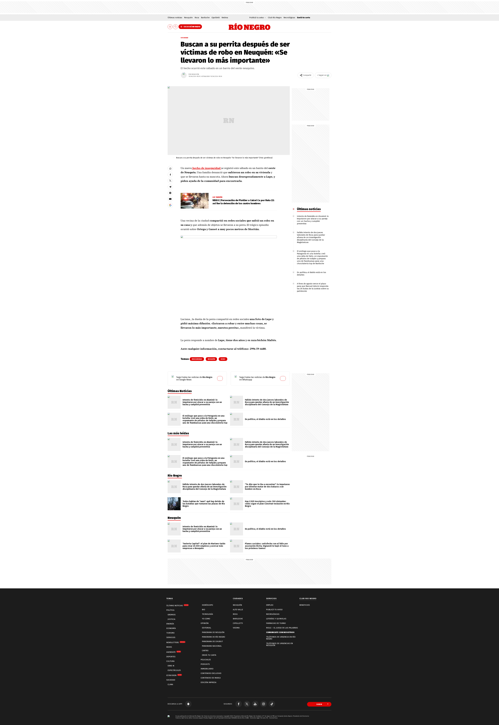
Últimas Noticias (177, 605)
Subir (319, 704)
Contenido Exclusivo (211, 673)
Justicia (171, 619)
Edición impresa (208, 682)
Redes (169, 647)
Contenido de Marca (211, 678)
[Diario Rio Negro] (169, 720)
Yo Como (206, 618)
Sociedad (184, 38)
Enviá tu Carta (209, 655)
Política (170, 610)
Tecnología (207, 614)
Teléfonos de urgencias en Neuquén (279, 644)
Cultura (170, 661)
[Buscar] (176, 26)
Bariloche (205, 17)
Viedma (225, 17)
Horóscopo (207, 605)
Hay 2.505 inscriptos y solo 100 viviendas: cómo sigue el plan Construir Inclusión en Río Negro (267, 503)
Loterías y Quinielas (276, 618)
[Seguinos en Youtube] (255, 704)
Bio (203, 609)
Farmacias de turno (276, 623)
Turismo (170, 633)
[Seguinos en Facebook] (238, 704)
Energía (170, 624)
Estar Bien (173, 675)
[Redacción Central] (184, 75)
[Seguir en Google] (170, 205)
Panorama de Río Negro (213, 637)
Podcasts (205, 664)
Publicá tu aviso (274, 609)
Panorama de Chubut (212, 641)
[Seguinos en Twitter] (247, 704)
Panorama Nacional (212, 646)
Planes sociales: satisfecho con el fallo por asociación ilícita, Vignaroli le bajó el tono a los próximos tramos (266, 546)
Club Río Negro (275, 17)
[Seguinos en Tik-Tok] (272, 704)
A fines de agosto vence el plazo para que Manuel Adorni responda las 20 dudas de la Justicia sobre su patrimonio (313, 287)
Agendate (173, 652)
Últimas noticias (175, 17)
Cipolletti (216, 17)
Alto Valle (238, 609)
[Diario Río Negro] (249, 26)
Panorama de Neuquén (213, 632)
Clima (170, 684)
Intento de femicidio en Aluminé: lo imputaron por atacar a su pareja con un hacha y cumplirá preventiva (313, 220)
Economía (171, 628)
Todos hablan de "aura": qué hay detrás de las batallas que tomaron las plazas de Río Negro (204, 503)
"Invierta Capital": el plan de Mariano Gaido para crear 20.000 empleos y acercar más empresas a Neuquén (204, 546)
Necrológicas (289, 17)
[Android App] (188, 704)
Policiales (206, 659)
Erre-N (171, 666)
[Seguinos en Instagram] (263, 704)
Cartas (205, 650)
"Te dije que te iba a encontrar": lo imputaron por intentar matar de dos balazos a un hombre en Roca (267, 486)
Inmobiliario (207, 669)
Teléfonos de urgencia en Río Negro (281, 638)
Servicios (170, 637)
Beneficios (304, 605)
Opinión (205, 623)
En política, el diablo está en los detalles (265, 419)
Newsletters (175, 642)
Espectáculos (174, 670)
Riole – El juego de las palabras (282, 628)
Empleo (269, 605)
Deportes (170, 656)
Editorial (206, 628)
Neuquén (188, 17)
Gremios (172, 614)
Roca (197, 17)
